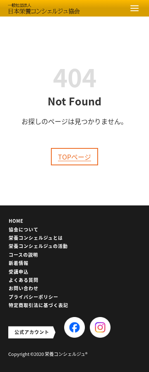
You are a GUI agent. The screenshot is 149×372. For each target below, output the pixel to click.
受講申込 (19, 271)
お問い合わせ (23, 288)
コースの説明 (23, 254)
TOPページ (74, 157)
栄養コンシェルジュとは (36, 237)
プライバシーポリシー (33, 296)
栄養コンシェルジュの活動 (38, 246)
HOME (16, 220)
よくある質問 (23, 280)
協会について (23, 229)
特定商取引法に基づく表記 (38, 305)
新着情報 (19, 263)
